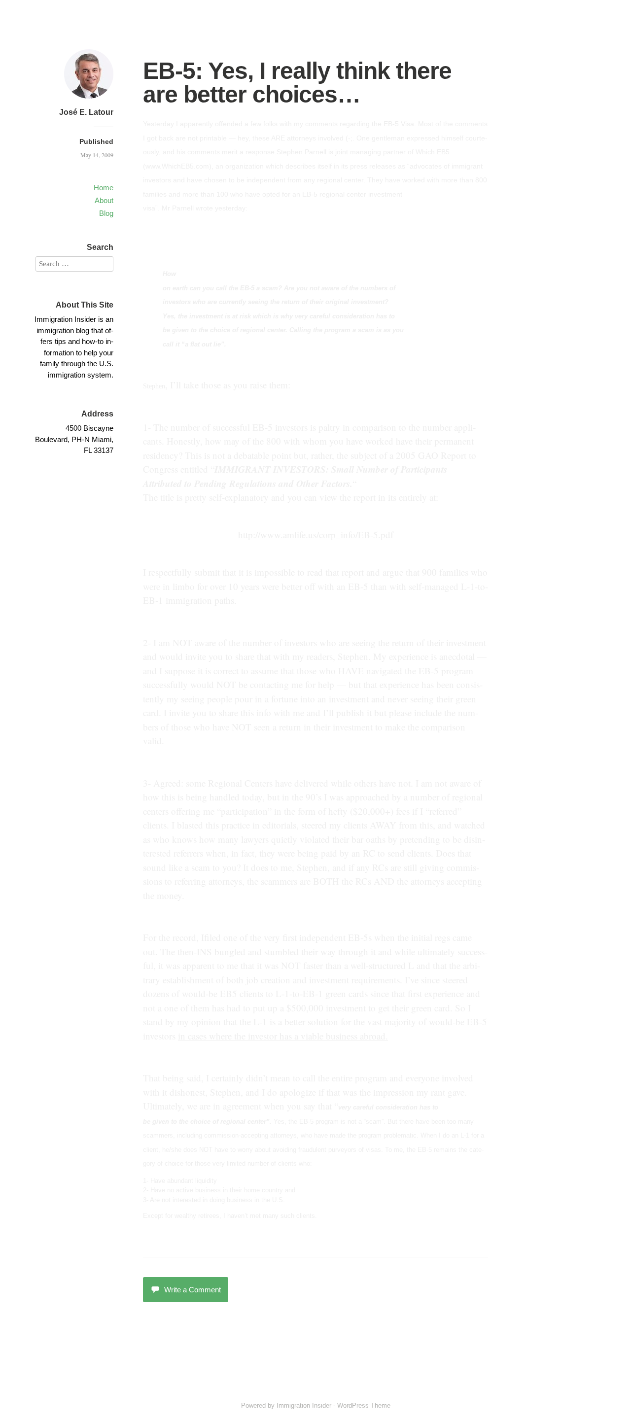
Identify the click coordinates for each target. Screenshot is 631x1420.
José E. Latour (86, 112)
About (104, 200)
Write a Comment (192, 1289)
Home (103, 187)
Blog (106, 213)
